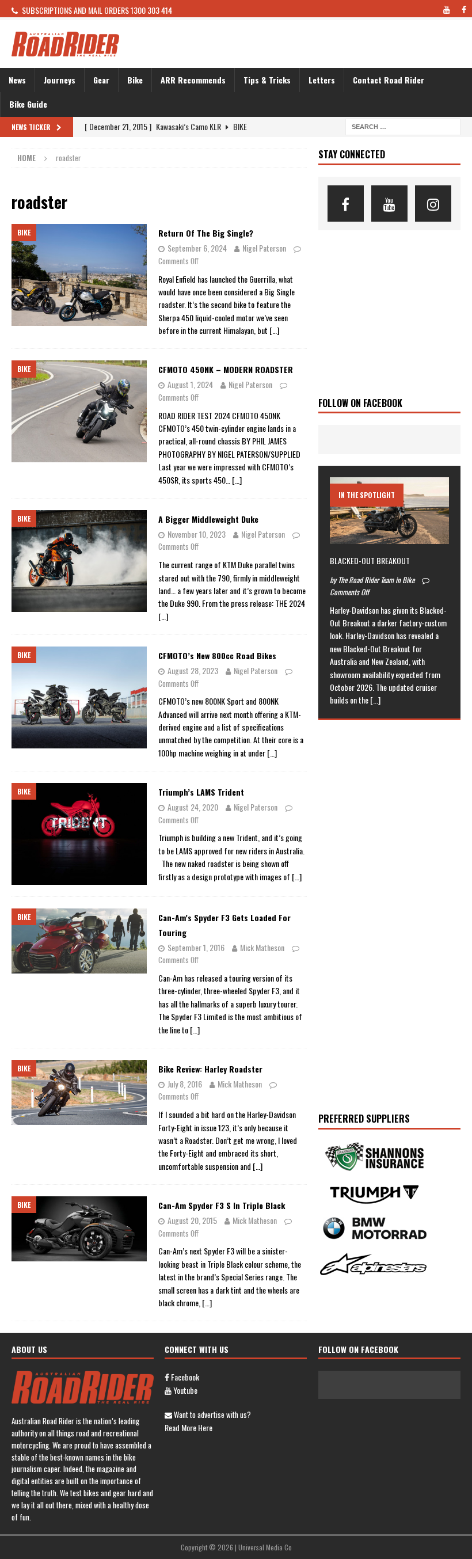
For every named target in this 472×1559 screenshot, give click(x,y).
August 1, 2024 (190, 384)
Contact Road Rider (388, 80)
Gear (101, 80)
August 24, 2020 (193, 807)
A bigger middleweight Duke (208, 519)
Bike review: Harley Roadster (210, 1069)
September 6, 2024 (197, 248)
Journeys (59, 80)
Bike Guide (28, 104)
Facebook (184, 1377)
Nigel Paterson (264, 248)
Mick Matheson (262, 947)
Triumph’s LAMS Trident (201, 792)
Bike (135, 80)
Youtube (184, 1390)
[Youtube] (389, 203)
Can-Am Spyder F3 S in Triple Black (221, 1205)
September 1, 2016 (196, 947)
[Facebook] (346, 203)
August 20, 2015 (192, 1220)
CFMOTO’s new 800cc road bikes (217, 655)
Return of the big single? (205, 233)
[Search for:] (402, 125)
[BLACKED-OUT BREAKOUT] (389, 510)
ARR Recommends (193, 80)
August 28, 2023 (193, 670)
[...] (375, 700)
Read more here (188, 1427)
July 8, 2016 (185, 1084)
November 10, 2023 (197, 534)
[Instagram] (433, 203)
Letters (322, 80)
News (17, 80)
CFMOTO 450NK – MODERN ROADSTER (225, 369)
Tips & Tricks (267, 80)
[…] (274, 330)
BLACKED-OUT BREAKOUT (370, 560)
